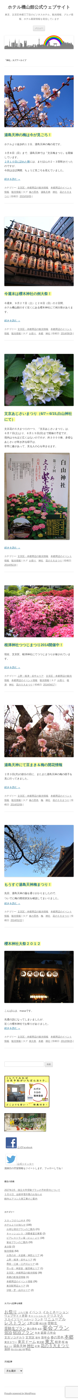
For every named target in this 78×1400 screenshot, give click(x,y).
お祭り (32, 333)
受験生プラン (15, 1328)
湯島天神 (45, 192)
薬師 (7, 1349)
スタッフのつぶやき (15, 1220)
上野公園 (32, 1323)
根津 (58, 1342)
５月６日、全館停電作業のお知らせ (23, 1194)
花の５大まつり (54, 560)
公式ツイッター (25, 1164)
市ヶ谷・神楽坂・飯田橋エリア (23, 1268)
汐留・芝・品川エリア (18, 1290)
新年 (37, 1337)
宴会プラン (55, 1328)
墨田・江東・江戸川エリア (21, 1264)
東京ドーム (27, 1342)
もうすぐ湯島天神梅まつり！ (28, 884)
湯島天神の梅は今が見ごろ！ (28, 135)
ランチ (38, 1319)
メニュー (39, 28)
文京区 (30, 1337)
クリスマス (55, 1315)
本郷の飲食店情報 (16, 1277)
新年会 (45, 1337)
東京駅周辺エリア (16, 1285)
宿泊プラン (23, 1332)
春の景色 (33, 192)
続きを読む (12, 179)
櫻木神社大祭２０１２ (22, 944)
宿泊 (8, 1332)
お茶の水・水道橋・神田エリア (23, 1255)
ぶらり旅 (23, 1312)
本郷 (40, 333)
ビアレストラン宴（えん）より (23, 1238)
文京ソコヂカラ (14, 1337)
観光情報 (16, 192)
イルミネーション (56, 1312)
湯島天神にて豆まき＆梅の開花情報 (33, 765)
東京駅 (40, 1342)
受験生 (52, 1323)
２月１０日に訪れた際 (17, 161)
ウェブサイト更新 (16, 1315)
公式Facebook (24, 1147)
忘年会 (51, 1332)
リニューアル (55, 1319)
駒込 (28, 1349)
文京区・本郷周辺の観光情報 (33, 187)
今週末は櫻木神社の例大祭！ (28, 294)
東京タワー (10, 1342)
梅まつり (8, 1346)
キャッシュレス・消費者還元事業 (24, 1233)
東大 (49, 1341)
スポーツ (29, 1319)
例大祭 (32, 1041)
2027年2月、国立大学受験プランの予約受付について (32, 1190)
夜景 (40, 1329)
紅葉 (37, 1346)
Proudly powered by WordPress (20, 1393)
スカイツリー (13, 1319)
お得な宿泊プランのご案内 (21, 1229)
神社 (55, 192)
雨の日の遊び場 (18, 1349)
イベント (35, 1312)
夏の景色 (32, 1328)
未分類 (7, 1246)
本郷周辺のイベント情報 (24, 680)
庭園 (43, 1332)
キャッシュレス (37, 1316)
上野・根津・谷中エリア (31, 676)
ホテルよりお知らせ (15, 1225)
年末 (37, 1333)
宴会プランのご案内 (17, 1242)
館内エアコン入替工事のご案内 (20, 1198)
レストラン (15, 1323)
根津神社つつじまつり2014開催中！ (33, 645)
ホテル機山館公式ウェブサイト (39, 7)
